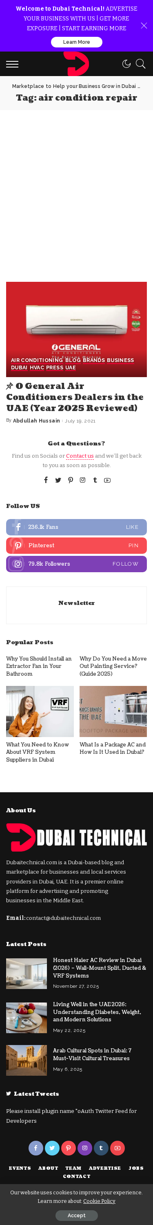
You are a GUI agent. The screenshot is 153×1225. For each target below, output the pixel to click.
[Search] (139, 64)
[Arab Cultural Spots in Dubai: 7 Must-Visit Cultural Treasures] (26, 1060)
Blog (73, 360)
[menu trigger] (14, 64)
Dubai (19, 368)
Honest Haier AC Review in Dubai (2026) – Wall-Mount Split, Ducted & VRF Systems (99, 968)
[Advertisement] (76, 190)
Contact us (80, 455)
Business (120, 360)
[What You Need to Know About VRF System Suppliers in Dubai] (40, 711)
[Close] (144, 26)
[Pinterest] (70, 480)
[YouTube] (107, 480)
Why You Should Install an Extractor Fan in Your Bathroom (39, 666)
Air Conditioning (37, 360)
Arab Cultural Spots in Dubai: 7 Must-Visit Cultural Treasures (92, 1054)
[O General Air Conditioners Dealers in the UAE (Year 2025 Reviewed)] (76, 329)
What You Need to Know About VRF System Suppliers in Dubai (37, 752)
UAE (70, 368)
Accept (77, 1215)
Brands (94, 360)
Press (54, 368)
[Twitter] (58, 480)
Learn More (76, 42)
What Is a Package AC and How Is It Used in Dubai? (113, 748)
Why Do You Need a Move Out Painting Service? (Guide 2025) (113, 666)
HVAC (37, 368)
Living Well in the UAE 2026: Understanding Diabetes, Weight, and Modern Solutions (97, 1012)
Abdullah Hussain (36, 420)
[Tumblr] (95, 480)
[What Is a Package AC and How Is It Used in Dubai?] (113, 711)
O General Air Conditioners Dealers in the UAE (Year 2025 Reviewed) (75, 397)
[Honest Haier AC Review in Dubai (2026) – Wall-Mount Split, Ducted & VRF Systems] (26, 973)
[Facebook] (46, 480)
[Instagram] (83, 480)
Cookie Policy (99, 1201)
